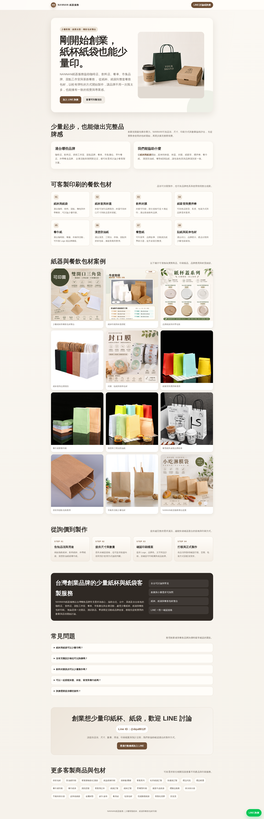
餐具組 (116, 796)
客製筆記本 (100, 788)
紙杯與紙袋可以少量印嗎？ (69, 647)
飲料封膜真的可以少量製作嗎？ (71, 669)
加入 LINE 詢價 (70, 99)
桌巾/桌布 (103, 796)
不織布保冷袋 (59, 796)
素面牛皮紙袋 (158, 788)
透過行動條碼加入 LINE (132, 746)
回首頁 (173, 796)
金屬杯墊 (90, 796)
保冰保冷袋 (190, 788)
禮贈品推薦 (175, 788)
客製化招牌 (160, 796)
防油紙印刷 (71, 780)
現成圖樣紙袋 (144, 796)
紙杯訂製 (128, 788)
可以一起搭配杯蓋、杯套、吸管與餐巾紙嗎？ (78, 680)
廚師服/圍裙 (126, 780)
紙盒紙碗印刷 (109, 780)
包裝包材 (128, 796)
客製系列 (141, 780)
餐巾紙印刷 (58, 788)
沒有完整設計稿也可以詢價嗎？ (71, 658)
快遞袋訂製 (172, 780)
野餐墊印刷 (142, 788)
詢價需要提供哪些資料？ (68, 691)
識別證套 (86, 788)
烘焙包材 (57, 780)
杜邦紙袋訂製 (156, 780)
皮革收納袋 (75, 796)
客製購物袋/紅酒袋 (90, 780)
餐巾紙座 (72, 788)
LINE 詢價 (254, 813)
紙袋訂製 (114, 788)
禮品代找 (187, 780)
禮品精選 (200, 780)
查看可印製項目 (94, 99)
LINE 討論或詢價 (202, 5)
